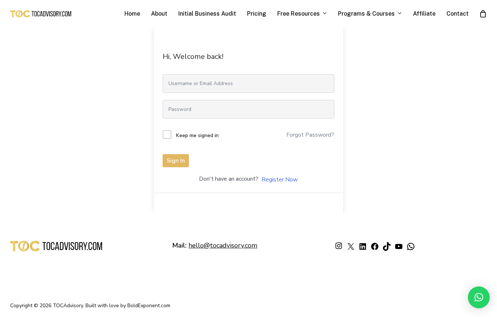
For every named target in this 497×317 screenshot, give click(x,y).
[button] (479, 297)
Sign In (176, 161)
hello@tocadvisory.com (222, 245)
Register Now (280, 180)
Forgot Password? (310, 135)
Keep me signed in (197, 135)
